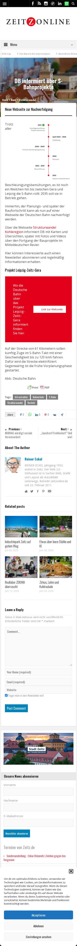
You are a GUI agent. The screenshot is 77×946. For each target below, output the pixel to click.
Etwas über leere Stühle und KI (55, 543)
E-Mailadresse (13, 816)
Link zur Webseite (52, 309)
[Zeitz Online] (38, 21)
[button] (71, 871)
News (13, 100)
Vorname (10, 785)
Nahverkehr (38, 397)
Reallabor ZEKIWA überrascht (15, 584)
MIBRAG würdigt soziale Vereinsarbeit (18, 433)
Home (5, 100)
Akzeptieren (38, 915)
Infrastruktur (21, 397)
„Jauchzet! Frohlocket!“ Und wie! (56, 433)
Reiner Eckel (33, 459)
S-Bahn (52, 397)
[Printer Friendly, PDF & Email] (38, 388)
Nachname (11, 800)
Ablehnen (38, 926)
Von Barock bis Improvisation (23, 53)
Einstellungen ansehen (38, 937)
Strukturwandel (27, 100)
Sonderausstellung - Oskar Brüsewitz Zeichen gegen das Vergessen (34, 858)
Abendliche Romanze (58, 53)
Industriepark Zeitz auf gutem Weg (18, 543)
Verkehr (31, 403)
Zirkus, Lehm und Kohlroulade (49, 584)
